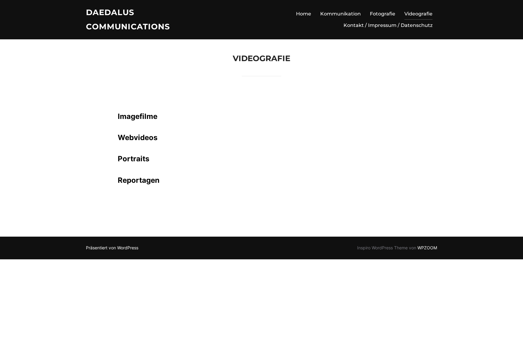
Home (303, 14)
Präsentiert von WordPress (112, 247)
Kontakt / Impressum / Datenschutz (388, 25)
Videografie (418, 14)
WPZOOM (427, 247)
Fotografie (382, 14)
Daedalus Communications (128, 19)
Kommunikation (340, 14)
